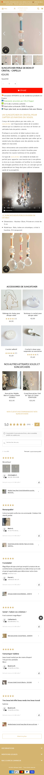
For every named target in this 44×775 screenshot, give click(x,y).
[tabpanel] (6, 60)
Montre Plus (12, 573)
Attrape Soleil (18, 767)
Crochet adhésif (11, 349)
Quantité (5, 79)
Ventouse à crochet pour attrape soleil (33, 314)
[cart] (42, 8)
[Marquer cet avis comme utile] (39, 482)
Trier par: (26, 451)
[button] (32, 424)
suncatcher (15, 157)
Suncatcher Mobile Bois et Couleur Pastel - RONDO (12, 395)
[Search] (38, 8)
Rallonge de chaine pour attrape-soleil (11, 314)
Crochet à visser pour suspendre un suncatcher (33, 350)
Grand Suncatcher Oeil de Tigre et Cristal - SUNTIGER (32, 395)
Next (40, 33)
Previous (4, 33)
